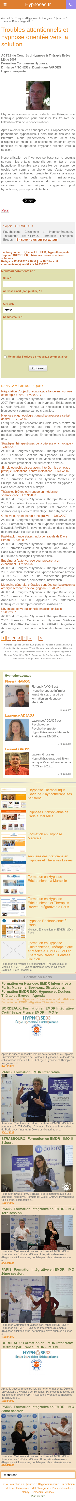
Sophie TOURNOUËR (15, 255)
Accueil (5, 18)
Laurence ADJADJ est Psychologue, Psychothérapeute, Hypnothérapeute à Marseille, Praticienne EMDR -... (50, 728)
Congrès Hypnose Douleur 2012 (34, 652)
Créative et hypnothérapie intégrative (25, 515)
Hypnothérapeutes (18, 675)
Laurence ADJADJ (19, 715)
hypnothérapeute (58, 252)
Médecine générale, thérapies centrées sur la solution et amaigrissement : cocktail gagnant (38, 586)
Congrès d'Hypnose (26, 18)
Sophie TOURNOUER (18, 226)
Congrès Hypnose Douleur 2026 (19, 645)
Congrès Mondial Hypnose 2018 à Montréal (23, 648)
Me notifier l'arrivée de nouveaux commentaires (37, 356)
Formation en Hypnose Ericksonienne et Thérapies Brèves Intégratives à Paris (48, 903)
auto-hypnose (11, 252)
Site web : (9, 304)
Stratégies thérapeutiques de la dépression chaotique (36, 443)
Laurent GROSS (17, 749)
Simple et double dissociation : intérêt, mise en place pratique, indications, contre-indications (35, 469)
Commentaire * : (13, 316)
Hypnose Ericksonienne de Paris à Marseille (48, 814)
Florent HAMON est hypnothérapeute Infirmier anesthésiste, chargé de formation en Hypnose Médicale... (48, 694)
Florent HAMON (17, 681)
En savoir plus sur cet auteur (36, 239)
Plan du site (38, 1496)
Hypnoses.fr (38, 4)
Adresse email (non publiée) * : (22, 291)
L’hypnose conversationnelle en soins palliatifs (31, 608)
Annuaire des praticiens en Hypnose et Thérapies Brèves (50, 858)
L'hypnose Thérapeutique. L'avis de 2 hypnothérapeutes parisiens (50, 794)
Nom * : (7, 278)
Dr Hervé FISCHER (34, 252)
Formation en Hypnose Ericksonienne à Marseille (47, 879)
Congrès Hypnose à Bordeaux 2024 (53, 645)
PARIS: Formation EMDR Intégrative (30, 1072)
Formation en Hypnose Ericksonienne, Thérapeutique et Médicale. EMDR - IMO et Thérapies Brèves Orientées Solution (50, 951)
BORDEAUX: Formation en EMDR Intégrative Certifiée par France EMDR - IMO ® (37, 1010)
